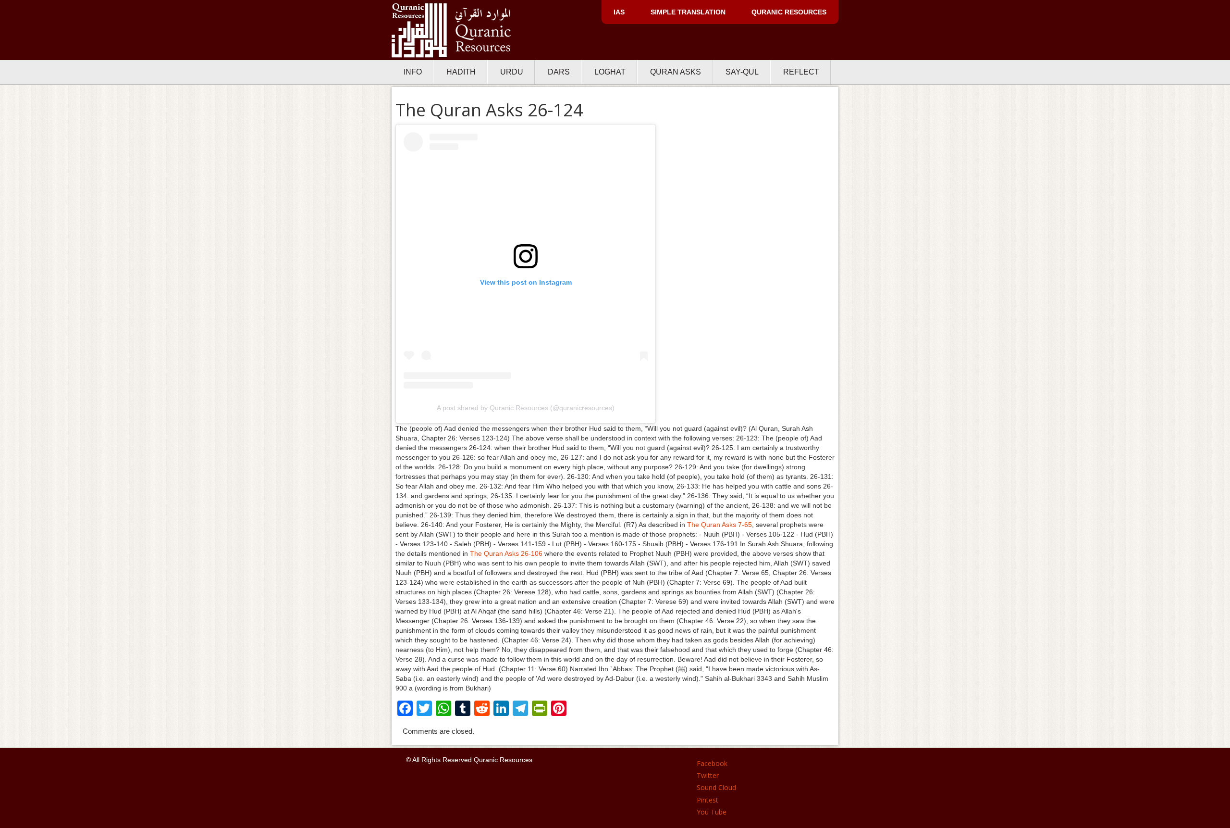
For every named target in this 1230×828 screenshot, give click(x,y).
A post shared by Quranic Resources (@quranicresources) (526, 408)
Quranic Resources (788, 12)
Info (413, 72)
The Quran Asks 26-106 (506, 553)
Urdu (511, 72)
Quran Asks (675, 72)
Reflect (801, 72)
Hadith (461, 72)
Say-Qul (742, 72)
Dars (559, 72)
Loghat (610, 72)
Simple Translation (688, 12)
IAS (619, 12)
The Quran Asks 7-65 (719, 524)
